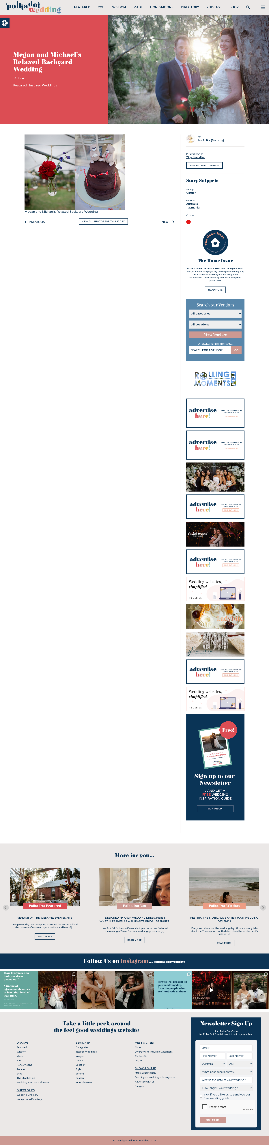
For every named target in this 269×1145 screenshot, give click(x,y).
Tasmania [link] (193, 207)
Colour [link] (79, 1060)
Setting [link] (80, 1073)
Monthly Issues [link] (84, 1082)
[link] (5, 23)
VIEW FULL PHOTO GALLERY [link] (204, 165)
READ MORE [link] (215, 289)
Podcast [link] (214, 7)
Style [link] (78, 1069)
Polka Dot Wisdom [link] (224, 906)
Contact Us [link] (141, 1056)
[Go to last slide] (6, 908)
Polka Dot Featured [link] (45, 906)
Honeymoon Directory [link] (29, 1099)
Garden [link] (191, 192)
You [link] (101, 7)
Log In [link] (138, 1060)
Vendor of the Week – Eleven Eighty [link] (44, 917)
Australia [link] (192, 204)
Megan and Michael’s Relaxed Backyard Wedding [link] (61, 211)
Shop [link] (234, 7)
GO (236, 350)
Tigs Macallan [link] (195, 157)
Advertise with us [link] (144, 1081)
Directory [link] (190, 7)
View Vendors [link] (215, 335)
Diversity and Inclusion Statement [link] (154, 1051)
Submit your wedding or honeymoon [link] (155, 1077)
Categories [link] (82, 1047)
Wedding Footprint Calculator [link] (33, 1082)
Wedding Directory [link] (27, 1094)
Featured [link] (82, 7)
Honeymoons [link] (161, 7)
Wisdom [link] (119, 7)
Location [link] (80, 1065)
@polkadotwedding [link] (169, 962)
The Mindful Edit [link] (26, 1078)
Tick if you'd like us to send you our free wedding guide (227, 1096)
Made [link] (138, 7)
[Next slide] (263, 908)
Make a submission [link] (145, 1073)
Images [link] (80, 1056)
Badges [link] (139, 1086)
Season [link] (80, 1078)
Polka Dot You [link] (134, 906)
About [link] (138, 1047)
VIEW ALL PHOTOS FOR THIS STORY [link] (103, 221)
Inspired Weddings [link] (43, 85)
